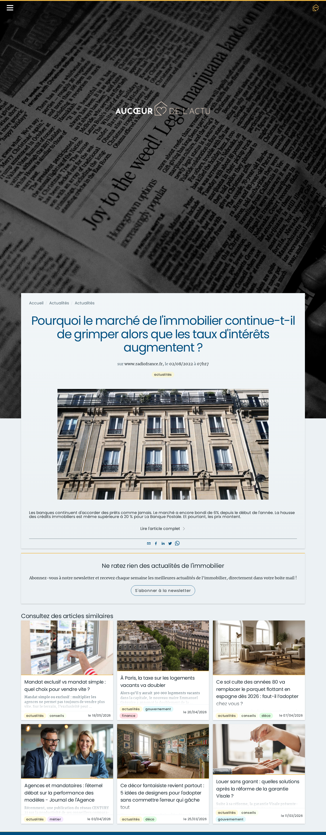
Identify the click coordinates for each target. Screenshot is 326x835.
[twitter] (170, 544)
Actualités (59, 303)
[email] (148, 544)
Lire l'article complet (160, 529)
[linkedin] (163, 544)
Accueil (36, 303)
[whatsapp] (177, 544)
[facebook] (155, 544)
